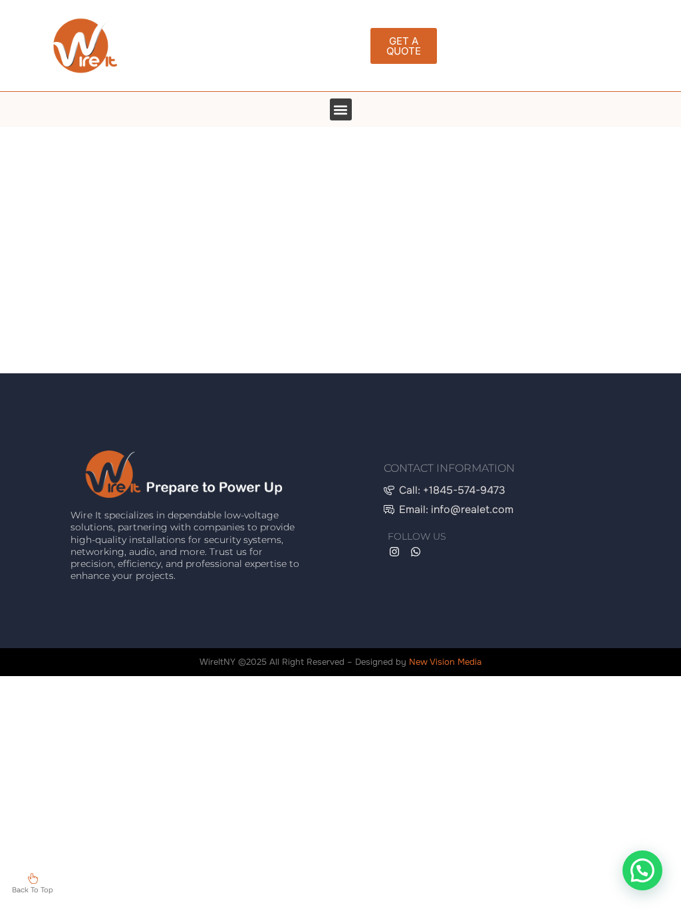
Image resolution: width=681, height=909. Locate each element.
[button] (341, 109)
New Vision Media (445, 661)
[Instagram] (394, 551)
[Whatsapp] (415, 551)
